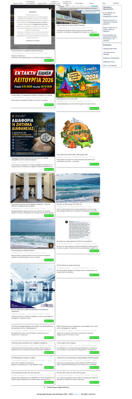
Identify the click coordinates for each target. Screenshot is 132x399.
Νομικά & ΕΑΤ (42, 3)
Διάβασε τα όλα (49, 60)
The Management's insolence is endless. (23, 358)
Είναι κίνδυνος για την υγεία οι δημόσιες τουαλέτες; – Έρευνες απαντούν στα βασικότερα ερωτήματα (30, 205)
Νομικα (15, 162)
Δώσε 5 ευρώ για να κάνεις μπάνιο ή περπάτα (71, 25)
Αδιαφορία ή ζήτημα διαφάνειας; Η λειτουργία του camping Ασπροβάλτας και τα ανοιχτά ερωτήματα (29, 159)
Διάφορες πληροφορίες (64, 157)
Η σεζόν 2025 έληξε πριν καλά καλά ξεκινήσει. (71, 373)
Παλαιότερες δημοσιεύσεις (58, 387)
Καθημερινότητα (62, 101)
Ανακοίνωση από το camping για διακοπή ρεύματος (27, 51)
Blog (104, 3)
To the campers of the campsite (66, 343)
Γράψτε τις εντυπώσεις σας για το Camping (54, 3)
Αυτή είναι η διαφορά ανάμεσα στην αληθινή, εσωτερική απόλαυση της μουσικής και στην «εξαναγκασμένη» (32, 327)
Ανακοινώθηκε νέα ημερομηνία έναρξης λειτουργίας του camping (31, 95)
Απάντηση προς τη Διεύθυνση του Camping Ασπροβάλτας (29, 343)
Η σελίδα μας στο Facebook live (30, 3)
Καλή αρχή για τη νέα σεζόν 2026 (67, 99)
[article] (32, 34)
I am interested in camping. (65, 243)
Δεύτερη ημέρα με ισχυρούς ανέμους (22, 250)
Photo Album (79, 3)
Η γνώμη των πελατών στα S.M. (67, 3)
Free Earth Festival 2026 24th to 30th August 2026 (72, 154)
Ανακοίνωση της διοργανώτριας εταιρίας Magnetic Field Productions (78, 358)
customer (28, 53)
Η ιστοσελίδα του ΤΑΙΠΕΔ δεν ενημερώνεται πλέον (110, 14)
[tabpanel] (66, 394)
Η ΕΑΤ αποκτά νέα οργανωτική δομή (68, 265)
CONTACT (116, 3)
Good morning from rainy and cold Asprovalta (25, 373)
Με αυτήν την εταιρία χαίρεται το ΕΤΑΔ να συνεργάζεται (74, 241)
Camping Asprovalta (18, 53)
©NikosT (76, 394)
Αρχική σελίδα (18, 3)
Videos (91, 3)
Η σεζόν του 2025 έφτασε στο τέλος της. (69, 204)
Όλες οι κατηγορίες (110, 65)
